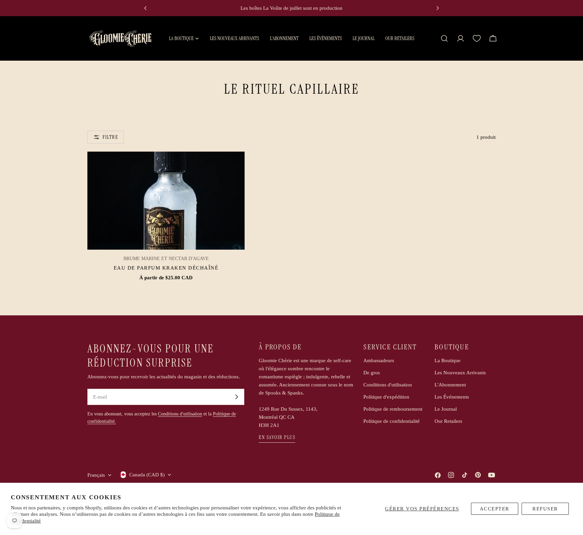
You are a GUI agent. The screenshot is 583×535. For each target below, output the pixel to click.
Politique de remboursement (392, 409)
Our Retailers (448, 421)
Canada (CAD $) (147, 474)
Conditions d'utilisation (180, 413)
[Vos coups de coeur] (476, 38)
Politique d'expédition (386, 397)
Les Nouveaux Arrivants (460, 372)
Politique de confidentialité (391, 421)
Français (96, 475)
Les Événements (452, 397)
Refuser (545, 508)
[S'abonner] (236, 397)
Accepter (494, 508)
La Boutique (448, 360)
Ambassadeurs (378, 360)
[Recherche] (444, 38)
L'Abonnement (450, 384)
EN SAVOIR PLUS (277, 437)
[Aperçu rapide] (235, 166)
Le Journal (446, 409)
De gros (371, 372)
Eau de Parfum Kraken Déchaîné (166, 268)
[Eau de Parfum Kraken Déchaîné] (166, 201)
